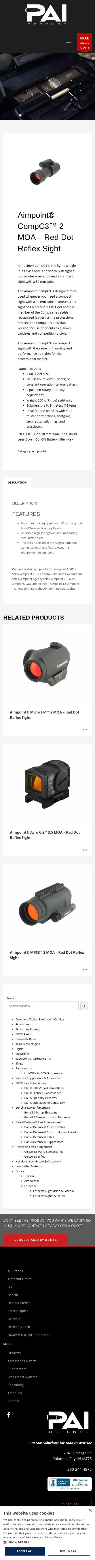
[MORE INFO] (85, 730)
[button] (47, 1542)
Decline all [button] (69, 1551)
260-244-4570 (79, 1469)
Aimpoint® (39, 451)
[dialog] (47, 1533)
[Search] (84, 1006)
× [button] (90, 1510)
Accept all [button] (25, 1551)
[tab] (17, 482)
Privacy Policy (53, 1537)
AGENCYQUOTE (84, 42)
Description (17, 482)
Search (12, 998)
